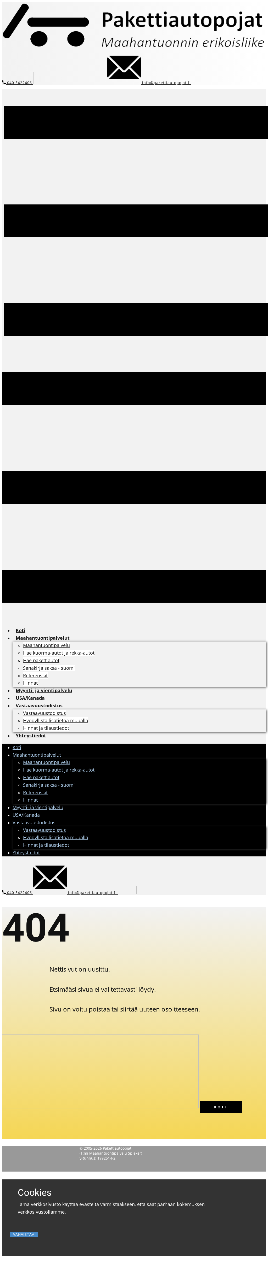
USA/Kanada (26, 815)
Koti (17, 747)
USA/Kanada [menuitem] (30, 698)
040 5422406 (19, 82)
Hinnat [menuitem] (30, 683)
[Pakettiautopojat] (134, 47)
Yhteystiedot (26, 852)
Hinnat (30, 800)
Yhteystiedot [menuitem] (31, 735)
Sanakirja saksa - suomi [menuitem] (49, 668)
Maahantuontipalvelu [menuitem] (46, 645)
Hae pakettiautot (41, 777)
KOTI (220, 1106)
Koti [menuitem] (20, 630)
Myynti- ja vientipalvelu (38, 807)
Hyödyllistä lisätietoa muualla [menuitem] (55, 720)
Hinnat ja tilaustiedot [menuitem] (46, 728)
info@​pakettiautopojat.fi (166, 82)
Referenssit (35, 792)
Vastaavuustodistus (44, 830)
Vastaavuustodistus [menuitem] (39, 705)
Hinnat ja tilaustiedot (46, 845)
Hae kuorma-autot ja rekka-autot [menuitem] (58, 653)
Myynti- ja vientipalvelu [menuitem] (44, 690)
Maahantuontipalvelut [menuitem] (43, 638)
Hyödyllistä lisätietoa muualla (55, 837)
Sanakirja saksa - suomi (49, 785)
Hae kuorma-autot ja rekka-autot (58, 770)
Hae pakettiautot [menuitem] (41, 660)
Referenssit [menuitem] (35, 675)
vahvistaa (24, 1234)
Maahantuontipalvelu (46, 762)
